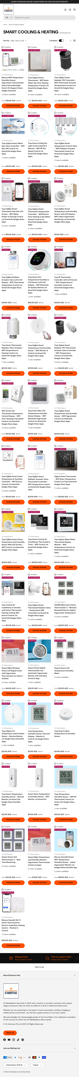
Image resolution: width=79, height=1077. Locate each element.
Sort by (6, 40)
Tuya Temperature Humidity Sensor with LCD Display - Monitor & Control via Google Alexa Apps (39, 736)
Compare (53, 40)
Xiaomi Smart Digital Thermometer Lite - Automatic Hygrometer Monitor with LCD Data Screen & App (37, 673)
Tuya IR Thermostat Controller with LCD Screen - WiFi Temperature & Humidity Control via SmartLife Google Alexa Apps (65, 283)
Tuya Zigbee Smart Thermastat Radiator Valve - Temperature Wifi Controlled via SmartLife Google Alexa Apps (39, 610)
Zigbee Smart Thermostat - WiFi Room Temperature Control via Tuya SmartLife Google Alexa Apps (65, 480)
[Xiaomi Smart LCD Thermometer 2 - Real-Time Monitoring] (13, 840)
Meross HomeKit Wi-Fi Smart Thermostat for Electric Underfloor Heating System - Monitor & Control (13, 925)
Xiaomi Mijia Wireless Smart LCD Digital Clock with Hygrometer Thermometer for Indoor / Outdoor (12, 673)
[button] (70, 9)
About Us (10, 1033)
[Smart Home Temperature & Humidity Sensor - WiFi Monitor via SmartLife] (39, 777)
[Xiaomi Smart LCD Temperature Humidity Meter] (65, 651)
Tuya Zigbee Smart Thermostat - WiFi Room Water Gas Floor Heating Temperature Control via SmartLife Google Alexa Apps (38, 84)
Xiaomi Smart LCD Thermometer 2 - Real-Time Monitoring (11, 859)
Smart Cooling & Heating (16, 24)
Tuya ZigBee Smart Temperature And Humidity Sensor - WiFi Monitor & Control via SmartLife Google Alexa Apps (39, 350)
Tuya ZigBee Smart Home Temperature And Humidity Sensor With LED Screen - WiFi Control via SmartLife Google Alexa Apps (13, 544)
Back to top (39, 967)
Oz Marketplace (13, 1072)
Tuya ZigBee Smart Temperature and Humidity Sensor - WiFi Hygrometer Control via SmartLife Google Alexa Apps (65, 416)
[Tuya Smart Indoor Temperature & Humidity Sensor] (65, 714)
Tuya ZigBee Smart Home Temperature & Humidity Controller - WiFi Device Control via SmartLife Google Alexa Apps (12, 481)
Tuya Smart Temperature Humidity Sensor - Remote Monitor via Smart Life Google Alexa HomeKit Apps (13, 799)
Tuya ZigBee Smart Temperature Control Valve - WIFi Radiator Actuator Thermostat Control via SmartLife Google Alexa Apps (65, 150)
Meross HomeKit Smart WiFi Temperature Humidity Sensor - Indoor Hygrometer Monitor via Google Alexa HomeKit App (65, 862)
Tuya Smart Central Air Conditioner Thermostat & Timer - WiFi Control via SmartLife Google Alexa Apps (39, 544)
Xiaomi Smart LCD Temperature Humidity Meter (63, 670)
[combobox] (39, 17)
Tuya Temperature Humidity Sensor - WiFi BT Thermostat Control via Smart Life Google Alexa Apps (65, 799)
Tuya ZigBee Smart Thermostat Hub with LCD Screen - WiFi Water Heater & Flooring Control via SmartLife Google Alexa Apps (13, 215)
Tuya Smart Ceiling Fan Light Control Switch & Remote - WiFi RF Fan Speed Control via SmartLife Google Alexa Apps (38, 149)
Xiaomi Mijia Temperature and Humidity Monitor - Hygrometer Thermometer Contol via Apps (39, 861)
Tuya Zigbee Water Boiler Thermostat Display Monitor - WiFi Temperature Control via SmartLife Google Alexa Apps (64, 546)
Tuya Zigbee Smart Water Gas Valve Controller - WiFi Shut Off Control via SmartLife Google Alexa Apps (13, 148)
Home (5, 24)
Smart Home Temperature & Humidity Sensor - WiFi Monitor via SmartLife (39, 796)
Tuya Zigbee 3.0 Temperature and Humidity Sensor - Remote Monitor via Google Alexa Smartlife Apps (13, 736)
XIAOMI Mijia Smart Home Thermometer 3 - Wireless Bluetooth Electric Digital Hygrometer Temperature (65, 609)
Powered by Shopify (24, 1072)
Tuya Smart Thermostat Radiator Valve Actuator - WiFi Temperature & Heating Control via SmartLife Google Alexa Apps (12, 351)
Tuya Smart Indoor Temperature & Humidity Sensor (64, 733)
